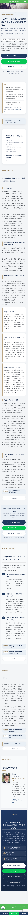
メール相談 (5, 913)
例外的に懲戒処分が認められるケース (14, 147)
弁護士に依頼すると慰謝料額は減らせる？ (15, 730)
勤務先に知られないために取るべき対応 (15, 646)
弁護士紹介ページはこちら (17, 801)
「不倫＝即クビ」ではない (12, 149)
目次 (7, 131)
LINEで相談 (15, 61)
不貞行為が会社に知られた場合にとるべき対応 (14, 156)
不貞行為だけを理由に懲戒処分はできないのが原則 (14, 143)
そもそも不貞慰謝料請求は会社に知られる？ (15, 491)
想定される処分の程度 (11, 151)
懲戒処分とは (9, 140)
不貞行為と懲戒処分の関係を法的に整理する (14, 136)
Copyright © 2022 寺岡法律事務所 (17, 907)
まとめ (7, 160)
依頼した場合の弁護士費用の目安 (15, 736)
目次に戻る (15, 498)
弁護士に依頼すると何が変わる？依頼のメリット (15, 652)
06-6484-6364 (14, 882)
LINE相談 (14, 913)
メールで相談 (15, 56)
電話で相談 (15, 67)
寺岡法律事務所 (14, 1)
